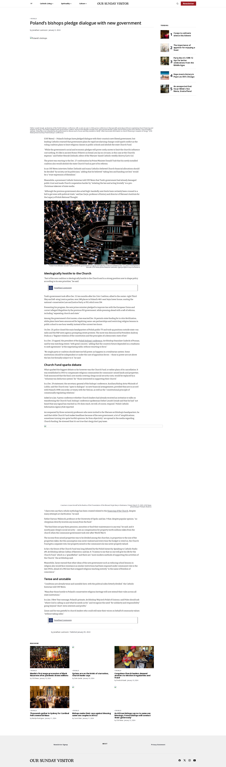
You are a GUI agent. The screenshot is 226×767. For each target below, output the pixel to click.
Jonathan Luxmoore (63, 288)
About (104, 744)
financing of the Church (117, 511)
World (34, 18)
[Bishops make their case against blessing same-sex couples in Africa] (92, 697)
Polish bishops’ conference (90, 341)
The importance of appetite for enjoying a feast (184, 47)
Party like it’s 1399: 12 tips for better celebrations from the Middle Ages (184, 62)
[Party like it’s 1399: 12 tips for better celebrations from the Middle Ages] (165, 61)
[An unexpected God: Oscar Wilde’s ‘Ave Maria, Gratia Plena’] (165, 89)
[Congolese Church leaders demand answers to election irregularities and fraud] (134, 657)
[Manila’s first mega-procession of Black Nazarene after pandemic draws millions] (49, 657)
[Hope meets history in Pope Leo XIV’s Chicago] (165, 75)
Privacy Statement (158, 745)
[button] (31, 3)
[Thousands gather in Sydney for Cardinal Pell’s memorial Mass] (49, 697)
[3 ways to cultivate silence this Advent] (165, 34)
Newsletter (188, 3)
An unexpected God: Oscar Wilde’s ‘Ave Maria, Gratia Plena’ (183, 89)
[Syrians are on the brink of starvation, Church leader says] (92, 657)
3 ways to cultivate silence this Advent (182, 34)
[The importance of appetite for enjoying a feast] (165, 47)
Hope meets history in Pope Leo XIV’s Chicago (184, 75)
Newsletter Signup (61, 745)
